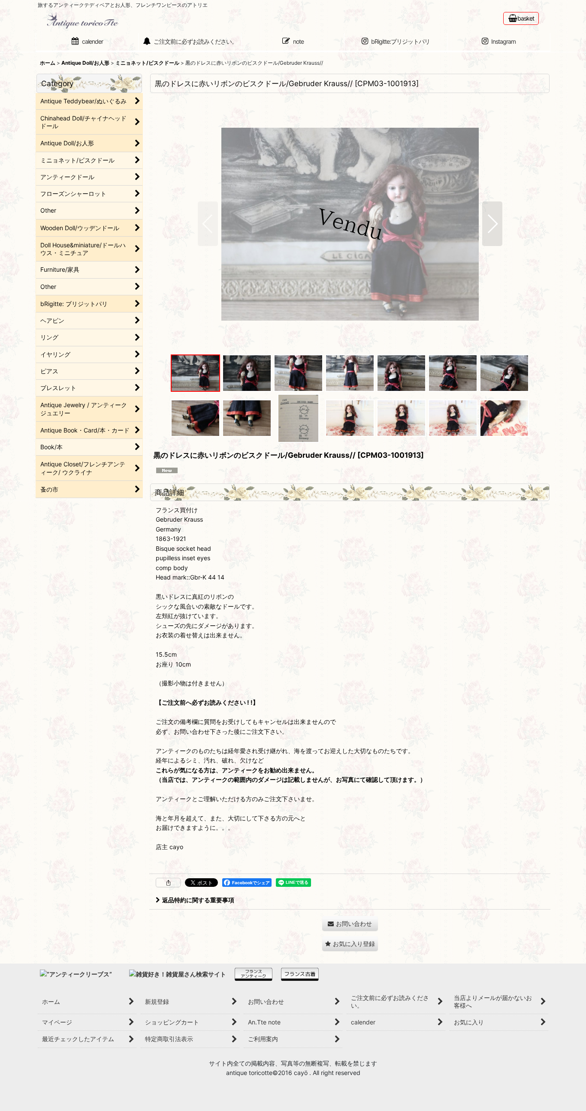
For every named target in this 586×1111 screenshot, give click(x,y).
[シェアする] (168, 882)
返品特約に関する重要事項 (198, 900)
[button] (208, 223)
